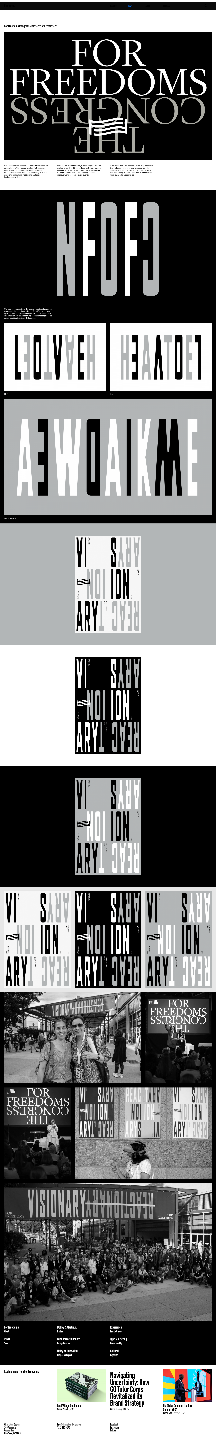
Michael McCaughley (68, 1338)
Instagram (114, 1427)
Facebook (114, 1424)
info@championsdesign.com (69, 1424)
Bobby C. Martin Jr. (67, 1326)
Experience (116, 1326)
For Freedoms (31, 1371)
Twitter (113, 1430)
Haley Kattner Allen (67, 1350)
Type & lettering (118, 1338)
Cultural (114, 1350)
